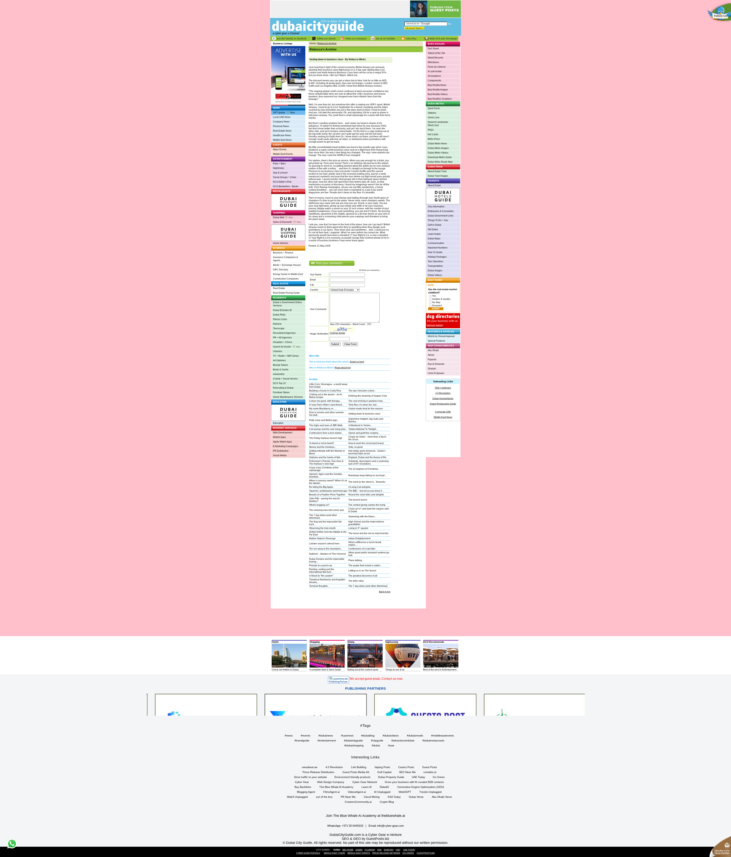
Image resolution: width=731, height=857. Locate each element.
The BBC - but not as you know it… (366, 491)
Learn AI (367, 786)
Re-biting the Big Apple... (322, 487)
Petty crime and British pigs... (324, 420)
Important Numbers (438, 247)
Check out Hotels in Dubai (285, 669)
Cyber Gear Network (364, 782)
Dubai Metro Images (438, 148)
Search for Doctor (286, 346)
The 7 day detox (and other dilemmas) (368, 586)
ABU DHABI (347, 850)
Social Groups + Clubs (284, 177)
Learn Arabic (434, 234)
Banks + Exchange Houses (287, 265)
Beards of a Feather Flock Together (327, 494)
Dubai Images (435, 270)
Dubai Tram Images (438, 176)
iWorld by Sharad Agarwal (441, 336)
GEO (357, 839)
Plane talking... (356, 560)
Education (278, 423)
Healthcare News (282, 135)
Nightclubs (278, 168)
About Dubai (434, 185)
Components (434, 80)
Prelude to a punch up (320, 565)
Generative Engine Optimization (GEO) (420, 786)
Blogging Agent (306, 791)
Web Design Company (330, 782)
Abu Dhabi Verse (442, 796)
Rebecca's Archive (327, 43)
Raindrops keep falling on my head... (367, 475)
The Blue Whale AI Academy (336, 786)
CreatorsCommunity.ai (358, 801)
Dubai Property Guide (391, 777)
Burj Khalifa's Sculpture (440, 98)
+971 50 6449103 (352, 825)
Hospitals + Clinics (282, 342)
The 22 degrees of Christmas (363, 469)
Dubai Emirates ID (282, 310)
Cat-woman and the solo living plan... (328, 429)
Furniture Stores (281, 392)
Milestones (433, 62)
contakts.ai (429, 772)
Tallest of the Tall (436, 53)
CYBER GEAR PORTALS (308, 853)
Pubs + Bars (279, 163)
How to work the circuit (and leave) (366, 443)
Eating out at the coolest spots (362, 669)
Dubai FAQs (279, 314)
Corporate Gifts (443, 412)
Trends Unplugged (430, 791)
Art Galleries (279, 360)
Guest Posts (429, 767)
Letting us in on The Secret (362, 570)
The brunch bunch (357, 499)
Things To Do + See (438, 220)
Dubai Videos (435, 275)
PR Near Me (348, 796)
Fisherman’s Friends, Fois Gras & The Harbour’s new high (326, 462)
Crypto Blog (387, 801)
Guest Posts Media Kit (355, 772)
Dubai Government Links (440, 215)
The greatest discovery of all (362, 575)
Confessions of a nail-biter (361, 548)
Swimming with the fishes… (362, 516)
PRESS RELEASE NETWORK (386, 853)
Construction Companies (286, 278)
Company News (281, 121)
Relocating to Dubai (283, 388)
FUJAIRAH (370, 850)
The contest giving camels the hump (366, 505)
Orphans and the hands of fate (324, 457)
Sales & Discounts (287, 222)
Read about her (343, 367)
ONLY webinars (443, 388)
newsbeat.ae (309, 767)
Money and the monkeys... (322, 447)
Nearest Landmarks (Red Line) (438, 124)
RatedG (384, 786)
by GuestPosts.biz (375, 839)
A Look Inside (435, 71)
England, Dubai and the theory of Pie (367, 457)
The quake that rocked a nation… (365, 565)
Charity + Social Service (285, 378)
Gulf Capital (384, 772)
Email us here (357, 361)
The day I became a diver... (362, 390)
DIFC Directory (280, 269)
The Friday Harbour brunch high (325, 438)
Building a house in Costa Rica (325, 390)
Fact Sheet (433, 48)
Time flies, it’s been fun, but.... (363, 404)
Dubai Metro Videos (438, 152)
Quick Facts (434, 108)
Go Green (439, 777)
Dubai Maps (434, 238)
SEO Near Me (407, 772)
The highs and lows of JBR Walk (325, 425)
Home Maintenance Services (288, 397)
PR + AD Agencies (282, 337)
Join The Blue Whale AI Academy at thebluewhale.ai (365, 816)
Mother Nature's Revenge (322, 538)
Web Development (282, 432)
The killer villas (356, 581)
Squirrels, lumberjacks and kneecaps (328, 491)
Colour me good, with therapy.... (325, 401)
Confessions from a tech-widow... (326, 433)
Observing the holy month (322, 528)
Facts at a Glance (437, 66)
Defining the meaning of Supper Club (367, 396)
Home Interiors (280, 243)
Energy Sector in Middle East (288, 274)
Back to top (384, 591)
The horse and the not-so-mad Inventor (368, 533)
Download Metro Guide (440, 157)
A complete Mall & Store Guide (325, 669)
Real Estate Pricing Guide (286, 293)
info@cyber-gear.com (390, 825)
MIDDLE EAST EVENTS (358, 853)
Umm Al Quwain (436, 373)
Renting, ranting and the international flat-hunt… (321, 570)
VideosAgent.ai (357, 791)
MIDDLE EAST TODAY (334, 853)
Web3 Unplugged (297, 796)
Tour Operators (435, 261)
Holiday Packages (437, 257)
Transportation (435, 266)
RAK (379, 850)
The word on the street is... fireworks (366, 482)
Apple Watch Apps (282, 441)
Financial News (281, 126)
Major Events (279, 149)
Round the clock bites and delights (366, 494)
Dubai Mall (283, 217)
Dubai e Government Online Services (287, 304)
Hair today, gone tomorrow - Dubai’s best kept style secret (366, 452)
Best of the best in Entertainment (439, 669)
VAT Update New (284, 112)
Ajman (431, 355)
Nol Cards (433, 134)
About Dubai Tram (437, 171)
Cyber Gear (302, 782)
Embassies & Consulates (441, 211)
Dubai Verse (416, 796)
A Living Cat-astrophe (359, 487)
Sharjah (432, 368)
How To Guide (435, 252)
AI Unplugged (382, 791)
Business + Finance (283, 252)
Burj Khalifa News (437, 85)
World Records (435, 57)
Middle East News (282, 140)
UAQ (398, 850)
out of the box (324, 796)
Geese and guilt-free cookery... (364, 433)
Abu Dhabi (433, 350)
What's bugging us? (319, 505)
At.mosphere (434, 76)
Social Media (279, 455)
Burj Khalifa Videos (438, 94)
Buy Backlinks (302, 786)
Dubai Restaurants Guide (443, 404)
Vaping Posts (382, 767)
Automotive (279, 374)
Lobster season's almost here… (325, 543)
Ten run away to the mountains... (325, 548)
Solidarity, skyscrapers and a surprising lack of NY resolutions (368, 462)
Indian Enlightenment (359, 538)
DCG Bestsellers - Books (285, 186)
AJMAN (358, 850)
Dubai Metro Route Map (440, 162)
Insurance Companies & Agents (285, 259)
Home (313, 43)
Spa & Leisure (280, 172)
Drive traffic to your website (310, 777)
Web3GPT (405, 791)
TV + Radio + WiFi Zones (286, 356)
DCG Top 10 (279, 383)
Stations (432, 113)
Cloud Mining (372, 796)
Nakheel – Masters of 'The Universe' (327, 554)
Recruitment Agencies (284, 333)
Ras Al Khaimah (436, 364)
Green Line (433, 117)
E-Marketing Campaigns (285, 446)
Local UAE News (281, 117)
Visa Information (436, 206)
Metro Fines (434, 139)
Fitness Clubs (280, 319)
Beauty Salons (280, 365)
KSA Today (394, 796)
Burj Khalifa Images (438, 89)
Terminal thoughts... (319, 586)
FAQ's (431, 130)
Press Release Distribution (318, 772)
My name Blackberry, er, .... (323, 408)
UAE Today (418, 777)
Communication (436, 243)
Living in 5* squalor (358, 528)
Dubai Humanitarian (443, 398)
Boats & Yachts (280, 369)
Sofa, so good (355, 447)
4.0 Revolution (442, 393)
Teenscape (278, 328)
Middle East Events (283, 154)
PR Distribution (281, 451)
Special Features (436, 340)
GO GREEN (408, 853)
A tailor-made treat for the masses (365, 408)
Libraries (277, 351)
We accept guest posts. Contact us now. (376, 678)
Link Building (358, 767)
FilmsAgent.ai (331, 791)
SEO (345, 839)
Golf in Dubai (434, 225)
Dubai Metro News (437, 143)
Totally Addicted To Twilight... (363, 429)
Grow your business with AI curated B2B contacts (414, 782)
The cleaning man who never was (326, 510)
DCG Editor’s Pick (282, 182)
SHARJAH (388, 850)
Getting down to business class (364, 413)
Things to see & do (395, 669)
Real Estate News (282, 130)
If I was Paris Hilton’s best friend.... (326, 404)
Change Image (337, 333)
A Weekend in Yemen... (360, 425)
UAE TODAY (409, 850)
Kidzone (277, 324)
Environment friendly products (352, 777)
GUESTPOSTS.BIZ (426, 853)
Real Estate (279, 288)
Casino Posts (406, 767)
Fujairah (432, 359)
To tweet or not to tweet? (321, 443)
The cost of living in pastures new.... (366, 401)
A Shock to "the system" (321, 575)
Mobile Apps (279, 437)
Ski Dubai (433, 229)
